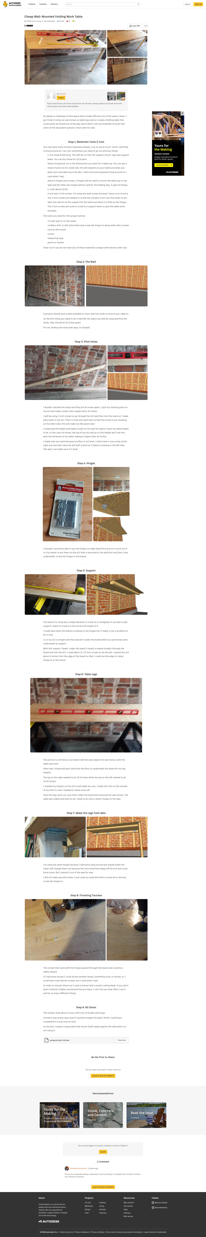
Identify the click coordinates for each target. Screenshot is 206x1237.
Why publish (129, 1202)
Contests (42, 4)
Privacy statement (82, 1232)
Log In (187, 4)
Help (126, 1209)
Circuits (88, 1202)
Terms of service (66, 1232)
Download (122, 1040)
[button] (146, 26)
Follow (61, 98)
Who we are (128, 1216)
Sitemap (127, 1213)
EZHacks (30, 21)
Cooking (102, 1202)
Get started (128, 1206)
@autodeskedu (161, 1207)
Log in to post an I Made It (103, 1076)
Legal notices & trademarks (155, 1232)
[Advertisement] (168, 143)
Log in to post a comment (103, 1187)
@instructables (161, 1202)
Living (38, 21)
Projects (32, 4)
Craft (87, 1213)
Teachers (54, 4)
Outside (102, 1209)
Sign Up (198, 4)
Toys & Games (49, 21)
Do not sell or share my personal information (124, 1232)
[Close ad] (182, 113)
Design (87, 1209)
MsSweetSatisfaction (78, 1168)
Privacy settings (98, 1232)
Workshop (89, 1206)
